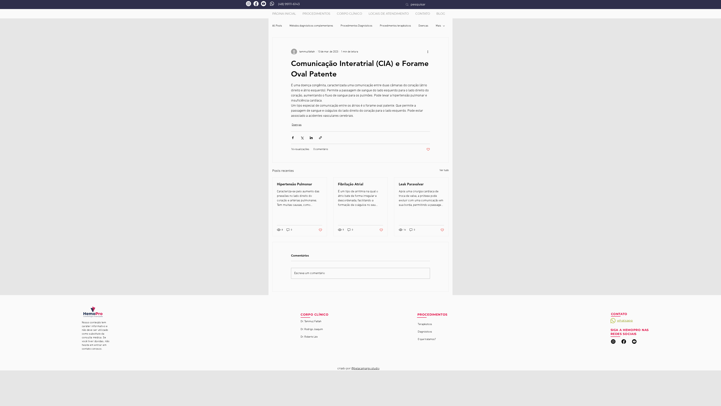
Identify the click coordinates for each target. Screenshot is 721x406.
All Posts (277, 25)
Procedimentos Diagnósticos (356, 25)
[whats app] (272, 3)
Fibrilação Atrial (350, 184)
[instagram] (613, 341)
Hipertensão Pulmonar (294, 184)
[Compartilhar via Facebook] (293, 137)
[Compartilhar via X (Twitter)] (302, 137)
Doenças (423, 25)
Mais (438, 25)
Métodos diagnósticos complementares (311, 25)
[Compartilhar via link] (320, 137)
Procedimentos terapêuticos (395, 25)
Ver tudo (444, 170)
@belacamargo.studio (365, 368)
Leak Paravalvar (411, 184)
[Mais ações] (427, 51)
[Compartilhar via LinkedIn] (311, 137)
